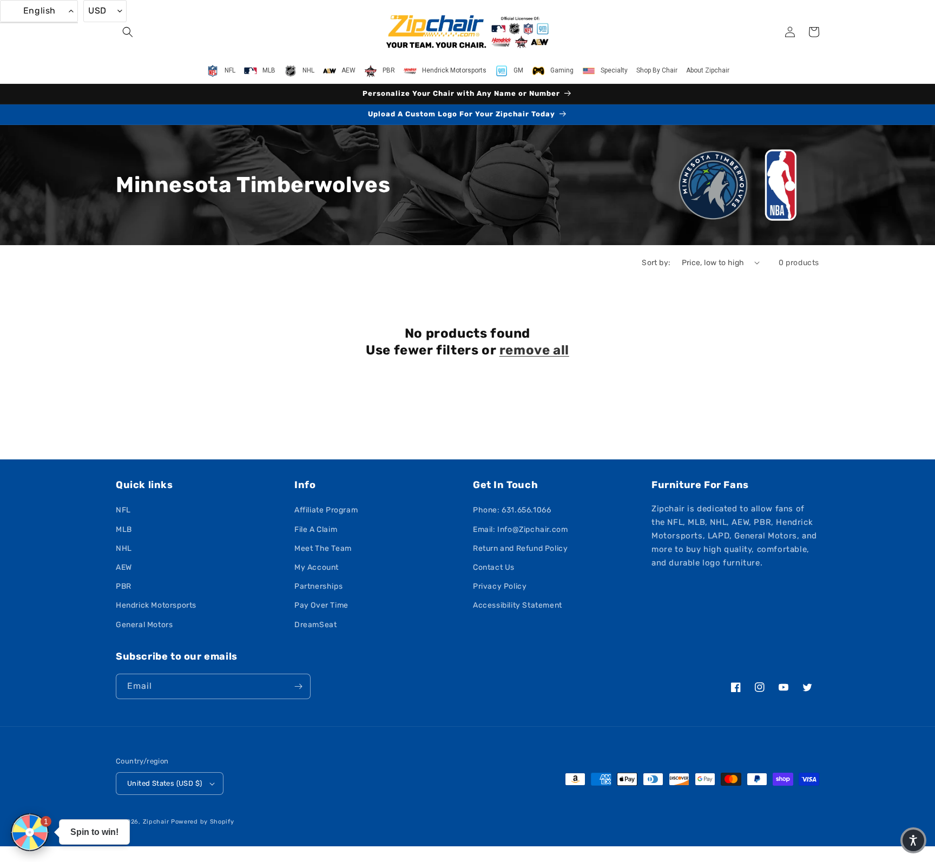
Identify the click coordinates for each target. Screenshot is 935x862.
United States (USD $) (164, 783)
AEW (124, 567)
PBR (123, 586)
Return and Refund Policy (520, 548)
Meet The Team (323, 548)
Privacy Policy (499, 586)
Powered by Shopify (202, 821)
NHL (124, 548)
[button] (128, 32)
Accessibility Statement (517, 605)
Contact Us (494, 567)
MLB (124, 529)
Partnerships (318, 586)
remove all (534, 350)
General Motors (144, 624)
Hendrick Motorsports (156, 605)
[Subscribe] (298, 686)
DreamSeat (315, 624)
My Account (316, 567)
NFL (123, 510)
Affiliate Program (326, 510)
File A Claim (315, 529)
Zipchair (156, 821)
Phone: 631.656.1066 (512, 510)
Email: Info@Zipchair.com (520, 529)
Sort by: (656, 262)
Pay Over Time (321, 605)
